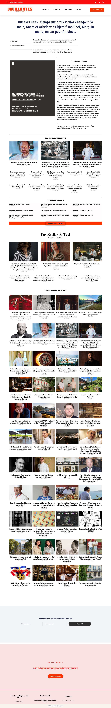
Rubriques (44, 9)
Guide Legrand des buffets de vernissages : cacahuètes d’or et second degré (20, 278)
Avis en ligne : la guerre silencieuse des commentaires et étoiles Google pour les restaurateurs (44, 532)
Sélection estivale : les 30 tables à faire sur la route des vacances (20, 448)
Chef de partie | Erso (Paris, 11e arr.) (19, 204)
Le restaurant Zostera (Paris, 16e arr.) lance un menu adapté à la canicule (44, 505)
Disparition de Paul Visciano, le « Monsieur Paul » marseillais (67, 504)
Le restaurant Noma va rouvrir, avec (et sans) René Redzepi (67, 448)
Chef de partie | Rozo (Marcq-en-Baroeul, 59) (53, 210)
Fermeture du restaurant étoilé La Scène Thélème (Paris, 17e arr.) (23, 163)
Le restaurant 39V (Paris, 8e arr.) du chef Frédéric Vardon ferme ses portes (55, 187)
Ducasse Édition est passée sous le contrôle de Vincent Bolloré (20, 530)
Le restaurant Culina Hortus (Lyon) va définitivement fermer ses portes (90, 423)
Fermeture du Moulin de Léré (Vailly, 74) (17, 186)
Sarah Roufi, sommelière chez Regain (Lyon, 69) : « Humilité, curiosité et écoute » (55, 266)
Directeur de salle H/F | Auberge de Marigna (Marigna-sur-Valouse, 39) (21, 216)
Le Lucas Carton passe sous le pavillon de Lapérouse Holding (43, 584)
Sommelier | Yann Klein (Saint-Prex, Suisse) (21, 210)
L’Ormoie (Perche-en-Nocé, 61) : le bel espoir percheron (67, 277)
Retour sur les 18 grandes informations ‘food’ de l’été (36, 174)
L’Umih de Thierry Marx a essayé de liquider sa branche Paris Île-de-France (91, 278)
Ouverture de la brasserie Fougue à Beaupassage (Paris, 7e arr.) (90, 558)
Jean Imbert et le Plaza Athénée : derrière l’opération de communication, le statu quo (43, 278)
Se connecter (51, 52)
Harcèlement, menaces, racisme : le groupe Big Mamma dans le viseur (17, 174)
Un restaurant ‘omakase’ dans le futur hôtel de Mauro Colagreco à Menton (90, 505)
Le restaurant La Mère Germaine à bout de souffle (90, 584)
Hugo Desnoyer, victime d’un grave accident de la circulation (36, 187)
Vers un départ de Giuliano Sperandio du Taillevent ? (44, 476)
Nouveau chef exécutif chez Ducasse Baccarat (74, 173)
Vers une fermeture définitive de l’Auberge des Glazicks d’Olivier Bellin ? (74, 188)
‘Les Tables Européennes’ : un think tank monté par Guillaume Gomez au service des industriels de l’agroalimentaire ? (90, 478)
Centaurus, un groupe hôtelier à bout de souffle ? (20, 558)
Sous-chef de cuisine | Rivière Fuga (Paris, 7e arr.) (55, 215)
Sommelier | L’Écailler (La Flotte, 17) (83, 215)
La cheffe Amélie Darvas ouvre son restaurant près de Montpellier (67, 559)
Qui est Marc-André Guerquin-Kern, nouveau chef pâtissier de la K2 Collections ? (20, 371)
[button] (95, 2)
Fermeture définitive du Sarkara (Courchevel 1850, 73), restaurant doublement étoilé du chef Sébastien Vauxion (87, 164)
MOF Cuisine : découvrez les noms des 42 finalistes (20, 584)
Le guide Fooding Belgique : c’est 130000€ (90, 530)
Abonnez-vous (81, 128)
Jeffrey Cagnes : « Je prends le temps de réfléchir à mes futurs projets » (90, 371)
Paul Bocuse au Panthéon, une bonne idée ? (20, 504)
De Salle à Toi (56, 9)
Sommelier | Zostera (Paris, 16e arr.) (83, 210)
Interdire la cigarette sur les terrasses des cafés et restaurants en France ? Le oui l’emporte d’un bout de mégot (20, 316)
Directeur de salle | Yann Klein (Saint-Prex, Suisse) (86, 204)
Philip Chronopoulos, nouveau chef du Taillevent (93, 187)
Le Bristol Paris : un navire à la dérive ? (67, 476)
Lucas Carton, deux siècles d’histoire (67, 584)
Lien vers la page (19, 701)
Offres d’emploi (68, 9)
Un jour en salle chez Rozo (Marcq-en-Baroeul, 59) (87, 265)
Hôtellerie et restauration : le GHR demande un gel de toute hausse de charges (55, 175)
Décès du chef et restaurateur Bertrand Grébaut (20, 476)
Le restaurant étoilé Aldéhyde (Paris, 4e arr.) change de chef (93, 174)
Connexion (78, 9)
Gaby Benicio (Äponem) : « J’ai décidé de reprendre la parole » (43, 558)
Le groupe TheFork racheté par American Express (67, 530)
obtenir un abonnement (64, 52)
